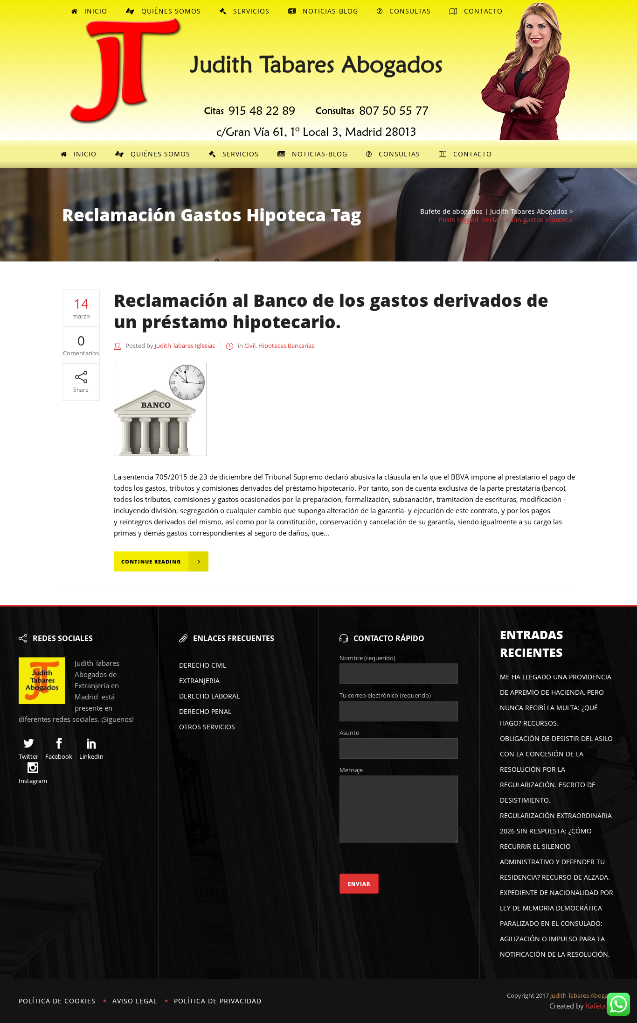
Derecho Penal (205, 711)
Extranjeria (199, 680)
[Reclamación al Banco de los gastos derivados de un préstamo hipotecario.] (160, 409)
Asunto (349, 732)
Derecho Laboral (209, 695)
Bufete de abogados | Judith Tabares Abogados (494, 211)
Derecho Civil (202, 665)
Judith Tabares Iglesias (185, 345)
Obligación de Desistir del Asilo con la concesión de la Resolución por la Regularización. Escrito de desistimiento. (556, 769)
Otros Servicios (207, 726)
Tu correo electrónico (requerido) (385, 695)
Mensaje (351, 770)
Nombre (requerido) (367, 658)
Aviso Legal (134, 1000)
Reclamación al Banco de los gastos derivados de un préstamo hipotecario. (331, 310)
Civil (250, 345)
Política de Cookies (57, 1000)
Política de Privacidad (218, 1000)
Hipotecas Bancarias (286, 345)
